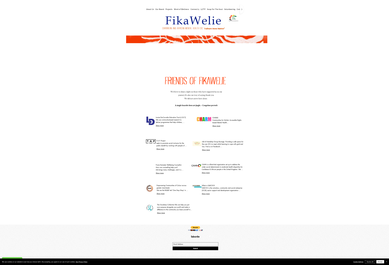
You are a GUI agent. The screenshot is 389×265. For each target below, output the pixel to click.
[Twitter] (210, 236)
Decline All (370, 262)
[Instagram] (213, 236)
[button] (195, 228)
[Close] (386, 261)
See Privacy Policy (81, 262)
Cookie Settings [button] (358, 262)
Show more (160, 126)
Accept (380, 262)
